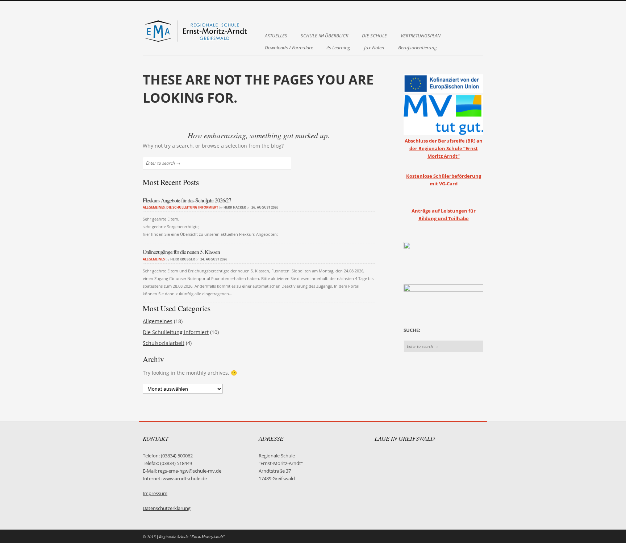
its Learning (338, 48)
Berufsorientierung (417, 48)
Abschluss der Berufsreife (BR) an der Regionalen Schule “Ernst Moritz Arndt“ (444, 148)
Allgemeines (154, 207)
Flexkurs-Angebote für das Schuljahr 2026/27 (187, 200)
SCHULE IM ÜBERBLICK (324, 36)
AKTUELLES (276, 36)
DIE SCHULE (374, 36)
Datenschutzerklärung (167, 508)
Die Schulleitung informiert (192, 207)
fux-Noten (374, 48)
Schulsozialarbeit (163, 343)
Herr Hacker (235, 207)
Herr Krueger (182, 259)
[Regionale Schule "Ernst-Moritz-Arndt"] (197, 41)
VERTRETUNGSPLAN (421, 36)
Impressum (155, 493)
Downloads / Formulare (289, 48)
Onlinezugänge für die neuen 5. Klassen (181, 251)
